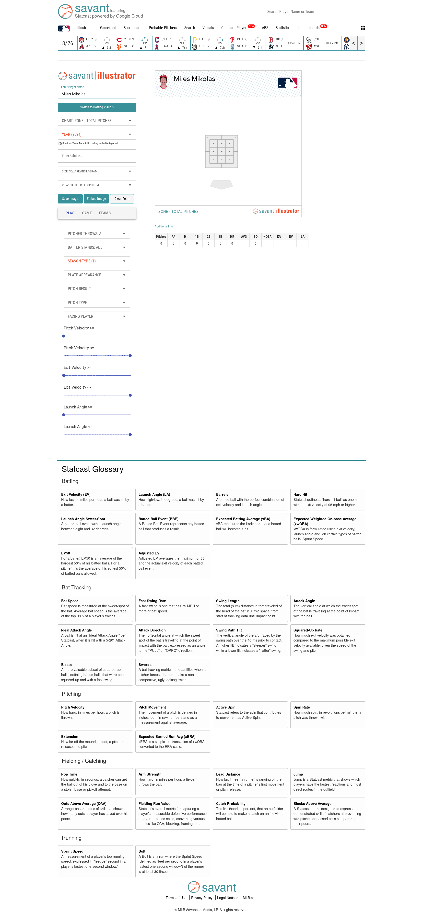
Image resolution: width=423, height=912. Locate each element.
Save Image (70, 199)
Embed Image (96, 199)
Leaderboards (312, 27)
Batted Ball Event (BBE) (158, 518)
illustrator (85, 27)
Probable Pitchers (163, 27)
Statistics (283, 27)
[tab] (69, 213)
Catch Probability (231, 803)
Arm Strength (150, 774)
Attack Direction (152, 630)
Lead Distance (228, 774)
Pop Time (69, 774)
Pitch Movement (152, 707)
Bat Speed (70, 600)
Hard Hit (300, 494)
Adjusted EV (149, 553)
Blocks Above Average (312, 803)
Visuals (208, 27)
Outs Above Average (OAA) (83, 803)
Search (189, 27)
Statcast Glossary (93, 468)
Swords (145, 664)
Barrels (222, 494)
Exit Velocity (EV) (76, 494)
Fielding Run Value (154, 803)
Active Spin (225, 707)
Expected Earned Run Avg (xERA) (167, 736)
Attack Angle (304, 600)
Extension (69, 736)
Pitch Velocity (72, 707)
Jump (298, 774)
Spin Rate (302, 707)
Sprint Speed (72, 851)
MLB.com (250, 897)
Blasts (66, 664)
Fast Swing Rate (152, 600)
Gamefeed (108, 27)
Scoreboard (132, 27)
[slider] (63, 336)
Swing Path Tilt (229, 630)
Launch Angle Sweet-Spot (83, 518)
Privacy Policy (202, 897)
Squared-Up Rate (308, 630)
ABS (265, 27)
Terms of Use (177, 897)
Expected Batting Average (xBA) (243, 518)
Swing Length (228, 600)
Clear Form (122, 199)
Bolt (142, 851)
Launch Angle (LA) (154, 494)
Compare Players (234, 27)
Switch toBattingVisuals (97, 107)
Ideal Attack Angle (76, 630)
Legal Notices (228, 897)
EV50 (65, 553)
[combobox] (314, 11)
